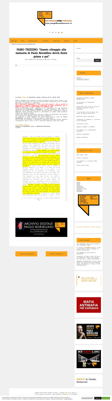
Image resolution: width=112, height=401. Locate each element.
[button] (41, 93)
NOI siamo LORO (82, 155)
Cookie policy (68, 399)
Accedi (79, 48)
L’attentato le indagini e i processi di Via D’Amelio (88, 120)
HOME (78, 183)
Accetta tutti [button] (106, 398)
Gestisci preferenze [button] (87, 398)
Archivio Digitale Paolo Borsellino (23, 44)
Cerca (78, 58)
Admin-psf (41, 59)
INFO (22, 41)
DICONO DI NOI (82, 189)
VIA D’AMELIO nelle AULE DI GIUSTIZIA (86, 253)
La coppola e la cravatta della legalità (87, 161)
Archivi (79, 77)
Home (15, 41)
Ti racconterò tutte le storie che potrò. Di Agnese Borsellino (87, 112)
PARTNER (79, 191)
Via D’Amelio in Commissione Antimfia (86, 130)
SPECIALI (79, 190)
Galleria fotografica (83, 134)
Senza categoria (51, 59)
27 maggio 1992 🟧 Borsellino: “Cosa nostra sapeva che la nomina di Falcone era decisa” (89, 249)
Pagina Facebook (82, 137)
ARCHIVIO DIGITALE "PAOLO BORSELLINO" (85, 98)
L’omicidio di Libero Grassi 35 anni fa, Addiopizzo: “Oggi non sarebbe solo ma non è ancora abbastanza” (88, 258)
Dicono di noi (32, 41)
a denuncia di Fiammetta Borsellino (85, 102)
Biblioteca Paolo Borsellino (85, 116)
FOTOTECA (80, 186)
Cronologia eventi (82, 124)
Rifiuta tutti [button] (98, 398)
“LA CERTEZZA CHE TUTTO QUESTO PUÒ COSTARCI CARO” (88, 244)
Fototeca (45, 41)
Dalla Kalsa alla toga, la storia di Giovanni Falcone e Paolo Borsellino (88, 108)
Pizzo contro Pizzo (83, 165)
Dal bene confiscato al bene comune (89, 227)
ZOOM (75, 41)
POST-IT (81, 379)
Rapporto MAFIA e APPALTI (86, 127)
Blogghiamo (65, 394)
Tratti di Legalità (82, 158)
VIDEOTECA (56, 41)
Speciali (66, 41)
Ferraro (24, 97)
